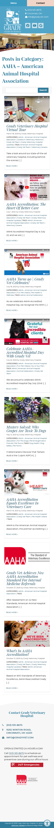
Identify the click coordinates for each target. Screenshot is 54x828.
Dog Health (34, 443)
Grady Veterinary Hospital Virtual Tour (27, 128)
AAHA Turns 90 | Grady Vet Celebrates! (25, 281)
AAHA (30, 220)
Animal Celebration (35, 295)
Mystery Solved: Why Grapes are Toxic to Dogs (26, 429)
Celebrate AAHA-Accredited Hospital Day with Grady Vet (25, 352)
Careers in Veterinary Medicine (30, 140)
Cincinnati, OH (34, 14)
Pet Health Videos (39, 517)
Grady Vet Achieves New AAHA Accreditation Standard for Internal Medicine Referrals (25, 578)
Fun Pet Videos (23, 293)
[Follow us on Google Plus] (41, 25)
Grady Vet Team (13, 142)
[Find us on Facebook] (28, 25)
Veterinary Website (18, 825)
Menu (13, 3)
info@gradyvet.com (37, 17)
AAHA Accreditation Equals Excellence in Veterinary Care (22, 503)
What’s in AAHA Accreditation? (19, 652)
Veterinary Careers (39, 147)
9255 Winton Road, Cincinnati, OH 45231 (19, 731)
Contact (40, 3)
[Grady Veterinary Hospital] (12, 19)
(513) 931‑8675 (34, 10)
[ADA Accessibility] (47, 823)
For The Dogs (22, 441)
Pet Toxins (18, 443)
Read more (11, 166)
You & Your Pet (37, 366)
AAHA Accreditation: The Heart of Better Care (26, 206)
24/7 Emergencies (28, 765)
